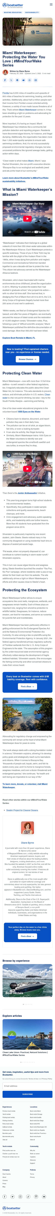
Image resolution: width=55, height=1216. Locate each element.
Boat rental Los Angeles (37, 1130)
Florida (6, 92)
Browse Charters (26, 359)
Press (4, 1183)
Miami (31, 160)
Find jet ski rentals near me (11, 1157)
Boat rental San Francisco (38, 1133)
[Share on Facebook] (5, 80)
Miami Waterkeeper (28, 109)
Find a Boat (26, 686)
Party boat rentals (8, 1124)
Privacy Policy (47, 1079)
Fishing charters (8, 1120)
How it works (7, 1174)
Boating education (12, 12)
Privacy (32, 1177)
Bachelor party (7, 1133)
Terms (32, 1174)
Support (32, 1163)
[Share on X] (11, 80)
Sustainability (32, 12)
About (4, 1177)
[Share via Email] (35, 80)
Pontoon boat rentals (9, 1111)
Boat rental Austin (35, 1136)
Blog (4, 1187)
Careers (5, 1180)
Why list (32, 1150)
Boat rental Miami (35, 1111)
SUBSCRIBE (27, 1094)
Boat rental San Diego (36, 1120)
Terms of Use (33, 1079)
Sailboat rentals (7, 1127)
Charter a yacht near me (10, 1154)
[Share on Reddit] (23, 80)
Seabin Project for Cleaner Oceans (22, 810)
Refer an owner (35, 1154)
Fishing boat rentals (9, 1117)
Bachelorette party (8, 1136)
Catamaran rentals (8, 1130)
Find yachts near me (9, 1150)
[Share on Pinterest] (17, 80)
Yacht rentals (7, 1114)
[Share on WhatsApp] (29, 80)
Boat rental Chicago (36, 1114)
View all (5, 1140)
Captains (33, 1157)
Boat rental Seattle (35, 1117)
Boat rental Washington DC (38, 1127)
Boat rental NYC (35, 1124)
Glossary (33, 1160)
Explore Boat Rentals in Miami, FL (19, 337)
